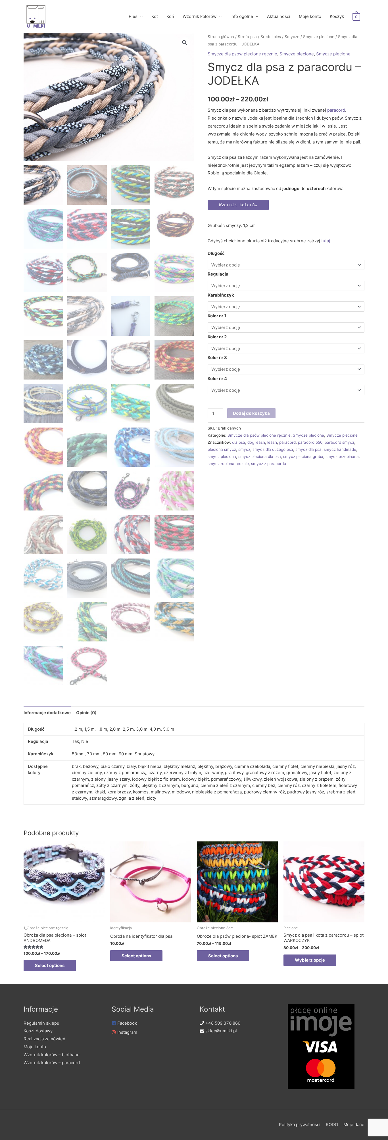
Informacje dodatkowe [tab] (47, 712)
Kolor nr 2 (217, 336)
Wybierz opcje (310, 960)
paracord (336, 110)
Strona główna (221, 36)
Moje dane (353, 1124)
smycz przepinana (342, 456)
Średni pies (270, 36)
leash (272, 442)
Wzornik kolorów (199, 16)
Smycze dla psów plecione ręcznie (242, 54)
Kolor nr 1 (217, 315)
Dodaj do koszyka (251, 413)
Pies (133, 16)
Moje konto (310, 16)
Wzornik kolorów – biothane (52, 1054)
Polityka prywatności (299, 1124)
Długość (216, 253)
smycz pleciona (222, 456)
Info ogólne (241, 16)
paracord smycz (339, 442)
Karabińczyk (221, 295)
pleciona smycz (222, 449)
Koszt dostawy (38, 1030)
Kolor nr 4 (217, 378)
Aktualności (278, 16)
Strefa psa (247, 36)
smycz (244, 449)
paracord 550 (310, 442)
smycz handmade (340, 449)
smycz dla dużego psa (273, 449)
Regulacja (218, 274)
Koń (170, 16)
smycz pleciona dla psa (259, 456)
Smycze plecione (318, 36)
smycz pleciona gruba (303, 456)
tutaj (325, 240)
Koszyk (337, 16)
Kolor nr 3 (217, 357)
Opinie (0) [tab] (86, 712)
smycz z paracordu (268, 463)
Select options (49, 965)
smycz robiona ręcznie (228, 463)
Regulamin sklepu (41, 1023)
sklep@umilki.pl (221, 1030)
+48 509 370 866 (222, 1023)
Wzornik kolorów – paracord (52, 1062)
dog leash (256, 442)
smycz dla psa (308, 449)
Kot (154, 16)
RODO (332, 1124)
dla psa (238, 442)
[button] (185, 42)
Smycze (292, 36)
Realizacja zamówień (44, 1038)
